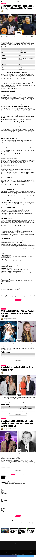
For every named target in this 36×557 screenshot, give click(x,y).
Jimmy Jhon (6, 11)
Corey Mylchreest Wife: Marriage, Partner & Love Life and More (17, 88)
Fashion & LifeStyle (4, 500)
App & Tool (2, 489)
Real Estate (3, 508)
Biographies (3, 490)
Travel (2, 512)
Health (2, 503)
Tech (2, 510)
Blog (1, 491)
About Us (13, 546)
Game (2, 502)
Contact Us (17, 546)
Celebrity (2, 494)
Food (2, 501)
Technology (3, 511)
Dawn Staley (21, 244)
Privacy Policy (22, 546)
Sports (2, 509)
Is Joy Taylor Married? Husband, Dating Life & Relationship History (18, 250)
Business (2, 492)
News (2, 507)
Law (1, 506)
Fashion (2, 499)
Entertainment (3, 498)
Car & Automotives (4, 493)
